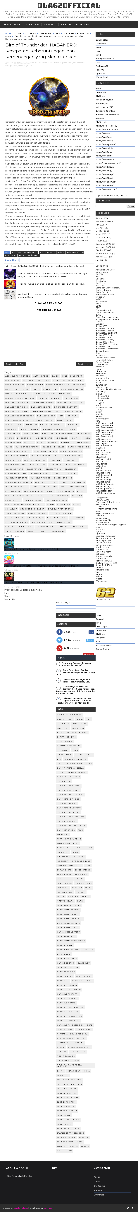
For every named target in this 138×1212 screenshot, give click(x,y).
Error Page (99, 1195)
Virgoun (99, 574)
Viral (97, 572)
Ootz (98, 62)
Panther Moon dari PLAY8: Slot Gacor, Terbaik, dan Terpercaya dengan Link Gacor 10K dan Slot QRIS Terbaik (52, 275)
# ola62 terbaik (73, 252)
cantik (98, 303)
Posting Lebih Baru (15, 364)
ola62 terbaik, (79, 63)
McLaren (100, 403)
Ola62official (69, 5)
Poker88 (100, 70)
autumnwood (102, 272)
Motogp (99, 409)
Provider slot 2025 (104, 522)
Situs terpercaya (103, 540)
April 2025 (100, 231)
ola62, (70, 63)
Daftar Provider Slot (105, 312)
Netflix (99, 416)
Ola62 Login (32, 24)
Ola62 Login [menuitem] (101, 626)
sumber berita (102, 570)
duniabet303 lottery (105, 340)
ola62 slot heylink (104, 100)
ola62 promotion (103, 452)
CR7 (98, 308)
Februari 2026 (102, 218)
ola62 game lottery (104, 437)
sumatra (99, 567)
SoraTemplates (21, 1208)
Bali (97, 276)
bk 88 (98, 299)
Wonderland (102, 77)
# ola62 (61, 252)
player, (21, 65)
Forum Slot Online (104, 360)
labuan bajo (101, 391)
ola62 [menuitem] (98, 623)
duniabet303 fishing (105, 335)
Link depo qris (102, 398)
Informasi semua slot (105, 380)
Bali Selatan (101, 281)
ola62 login (101, 450)
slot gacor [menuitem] (100, 638)
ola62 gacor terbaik (105, 58)
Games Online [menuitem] (102, 649)
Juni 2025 (100, 225)
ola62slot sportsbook (105, 493)
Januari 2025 (101, 241)
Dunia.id (99, 321)
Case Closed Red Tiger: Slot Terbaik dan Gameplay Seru (34, 582)
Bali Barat (100, 279)
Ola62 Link (66, 24)
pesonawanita (102, 504)
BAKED (99, 274)
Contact (97, 1181)
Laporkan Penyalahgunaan (111, 195)
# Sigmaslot (33, 255)
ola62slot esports (103, 477)
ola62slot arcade (103, 470)
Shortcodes (99, 1186)
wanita (99, 576)
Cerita (98, 306)
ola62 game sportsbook (107, 441)
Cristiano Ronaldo (104, 310)
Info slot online (102, 378)
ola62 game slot (103, 439)
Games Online (102, 362)
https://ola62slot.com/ (106, 189)
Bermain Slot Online (105, 294)
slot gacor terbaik (104, 556)
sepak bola (101, 529)
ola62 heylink (102, 103)
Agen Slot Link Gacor (105, 270)
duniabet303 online (105, 111)
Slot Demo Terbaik (104, 545)
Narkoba (100, 414)
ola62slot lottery (103, 486)
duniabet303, (47, 63)
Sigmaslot (100, 73)
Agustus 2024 (102, 257)
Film (98, 353)
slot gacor (100, 554)
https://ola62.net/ (104, 137)
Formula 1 (100, 355)
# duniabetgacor (47, 252)
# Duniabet (17, 252)
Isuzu (98, 382)
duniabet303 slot (103, 346)
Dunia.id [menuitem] (100, 619)
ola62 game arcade (104, 425)
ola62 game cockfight (106, 430)
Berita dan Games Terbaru (108, 288)
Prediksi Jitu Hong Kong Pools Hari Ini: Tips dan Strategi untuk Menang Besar (52, 295)
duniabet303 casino (105, 331)
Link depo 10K (102, 396)
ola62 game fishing (104, 434)
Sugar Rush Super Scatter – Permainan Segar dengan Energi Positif (41, 566)
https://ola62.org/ (104, 170)
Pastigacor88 (102, 66)
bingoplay (100, 297)
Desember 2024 (103, 244)
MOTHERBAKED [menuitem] (104, 645)
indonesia (100, 376)
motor (98, 412)
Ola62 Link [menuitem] (101, 634)
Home (7, 24)
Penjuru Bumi (102, 500)
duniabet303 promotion (107, 114)
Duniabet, (36, 63)
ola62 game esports (105, 432)
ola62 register (102, 455)
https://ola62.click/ (104, 141)
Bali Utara (100, 285)
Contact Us (9, 599)
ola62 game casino (104, 428)
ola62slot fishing (103, 479)
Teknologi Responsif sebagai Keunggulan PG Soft (31, 549)
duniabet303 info (103, 337)
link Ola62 (100, 400)
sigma (98, 531)
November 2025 (103, 221)
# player (22, 255)
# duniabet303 (30, 252)
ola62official (101, 466)
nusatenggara (102, 419)
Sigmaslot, (29, 65)
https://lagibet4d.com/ (106, 126)
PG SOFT (100, 506)
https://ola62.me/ (104, 152)
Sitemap (98, 1190)
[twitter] (128, 1208)
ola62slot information (105, 484)
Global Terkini (102, 364)
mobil (98, 405)
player (98, 511)
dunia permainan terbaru (107, 319)
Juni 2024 (100, 260)
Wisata (99, 579)
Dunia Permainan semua (107, 317)
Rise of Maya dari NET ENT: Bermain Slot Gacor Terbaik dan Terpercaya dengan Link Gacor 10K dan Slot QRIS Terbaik (75, 690)
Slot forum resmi (103, 552)
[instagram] (133, 1208)
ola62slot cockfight (104, 475)
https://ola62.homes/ (106, 182)
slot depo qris (102, 549)
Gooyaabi (48, 1208)
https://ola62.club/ (104, 148)
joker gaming (102, 387)
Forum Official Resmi (105, 358)
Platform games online (106, 509)
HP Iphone (101, 373)
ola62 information (104, 446)
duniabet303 (101, 326)
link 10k (99, 394)
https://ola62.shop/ (105, 159)
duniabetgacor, (60, 63)
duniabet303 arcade (105, 328)
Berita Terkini (102, 292)
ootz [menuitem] (98, 641)
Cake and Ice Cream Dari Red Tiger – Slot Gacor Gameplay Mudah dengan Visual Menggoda (74, 700)
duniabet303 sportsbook (107, 349)
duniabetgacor (102, 351)
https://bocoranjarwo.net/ (108, 163)
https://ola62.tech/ (104, 185)
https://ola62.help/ (104, 174)
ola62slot (82, 24)
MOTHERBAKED (104, 407)
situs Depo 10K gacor (106, 536)
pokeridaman (102, 518)
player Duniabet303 (105, 513)
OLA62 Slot (50, 24)
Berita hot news (103, 290)
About (7, 596)
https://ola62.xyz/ (104, 133)
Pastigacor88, (11, 65)
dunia (98, 315)
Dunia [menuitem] (98, 615)
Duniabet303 (102, 40)
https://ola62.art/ (104, 156)
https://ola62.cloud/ (105, 167)
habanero (100, 367)
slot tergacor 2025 (104, 107)
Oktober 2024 (102, 250)
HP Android (101, 371)
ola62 (98, 55)
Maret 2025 (101, 234)
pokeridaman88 (103, 520)
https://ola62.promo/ (105, 144)
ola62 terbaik (101, 464)
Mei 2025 (100, 228)
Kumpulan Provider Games (108, 389)
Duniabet (100, 324)
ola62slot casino (103, 473)
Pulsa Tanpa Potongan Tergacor (111, 524)
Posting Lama (84, 364)
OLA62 (17, 24)
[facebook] (123, 1208)
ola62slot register (104, 491)
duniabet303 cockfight (106, 333)
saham (99, 527)
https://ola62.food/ (104, 178)
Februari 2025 (102, 237)
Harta (98, 47)
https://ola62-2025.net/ (107, 129)
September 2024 (104, 253)
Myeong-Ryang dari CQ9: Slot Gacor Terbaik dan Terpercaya (51, 284)
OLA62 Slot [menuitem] (101, 630)
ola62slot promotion (105, 488)
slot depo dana (102, 547)
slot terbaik (101, 558)
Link (98, 51)
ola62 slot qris (102, 461)
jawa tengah (101, 385)
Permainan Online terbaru (108, 502)
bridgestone (101, 301)
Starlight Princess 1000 (106, 563)
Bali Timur (100, 283)
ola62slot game (103, 482)
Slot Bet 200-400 (104, 542)
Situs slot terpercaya (105, 538)
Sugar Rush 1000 (104, 565)
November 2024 (103, 247)
